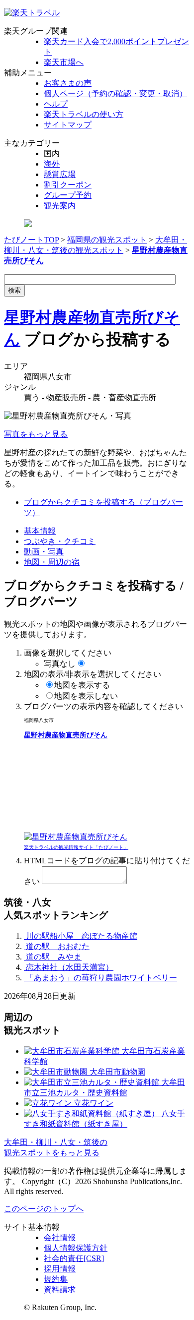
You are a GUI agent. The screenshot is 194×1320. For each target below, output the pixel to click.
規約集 (56, 1279)
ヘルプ (56, 104)
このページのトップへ (44, 1208)
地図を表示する (82, 685)
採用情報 (60, 1268)
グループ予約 (68, 195)
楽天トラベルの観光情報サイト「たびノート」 (76, 847)
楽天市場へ (64, 62)
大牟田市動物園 (116, 1072)
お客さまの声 (68, 83)
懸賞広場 (60, 174)
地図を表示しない (86, 696)
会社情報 (60, 1237)
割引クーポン (68, 184)
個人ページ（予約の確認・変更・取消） (115, 93)
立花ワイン (92, 1103)
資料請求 (60, 1289)
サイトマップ (68, 124)
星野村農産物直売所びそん (65, 735)
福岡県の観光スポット (107, 240)
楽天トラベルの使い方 (83, 114)
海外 (52, 164)
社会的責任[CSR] (74, 1258)
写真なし (60, 664)
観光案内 (60, 205)
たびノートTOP (31, 240)
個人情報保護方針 (75, 1248)
